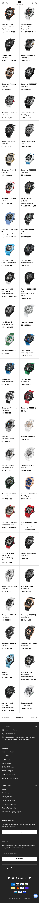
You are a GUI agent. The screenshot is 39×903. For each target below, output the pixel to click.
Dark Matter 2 (7, 379)
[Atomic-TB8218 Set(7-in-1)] (10, 278)
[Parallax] (10, 661)
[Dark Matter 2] (10, 368)
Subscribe (19, 858)
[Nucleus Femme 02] (10, 339)
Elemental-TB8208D (9, 170)
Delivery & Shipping (9, 800)
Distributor (5, 793)
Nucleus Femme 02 (9, 351)
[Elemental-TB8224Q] (29, 604)
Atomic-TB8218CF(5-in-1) (29, 290)
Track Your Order (8, 752)
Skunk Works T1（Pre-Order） (27, 704)
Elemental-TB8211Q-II (29, 494)
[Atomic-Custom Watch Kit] (10, 542)
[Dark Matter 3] (29, 339)
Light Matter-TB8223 (29, 465)
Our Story (5, 756)
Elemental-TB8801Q (28, 408)
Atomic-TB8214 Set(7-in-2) (7, 704)
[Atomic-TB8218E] (29, 575)
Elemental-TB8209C (9, 199)
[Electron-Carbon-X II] (10, 632)
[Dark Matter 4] (10, 311)
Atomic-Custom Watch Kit (8, 554)
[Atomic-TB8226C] (10, 454)
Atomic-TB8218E (27, 586)
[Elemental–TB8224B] (10, 604)
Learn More (19, 832)
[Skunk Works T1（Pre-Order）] (29, 692)
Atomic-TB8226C (8, 465)
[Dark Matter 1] (29, 249)
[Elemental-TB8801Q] (29, 397)
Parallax (4, 672)
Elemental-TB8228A (28, 553)
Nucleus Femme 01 (28, 322)
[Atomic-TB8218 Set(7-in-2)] (29, 661)
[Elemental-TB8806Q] (10, 397)
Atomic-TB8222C (8, 437)
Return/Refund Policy (9, 808)
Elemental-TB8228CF (9, 586)
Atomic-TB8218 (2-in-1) (29, 523)
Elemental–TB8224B (9, 615)
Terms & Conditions (9, 804)
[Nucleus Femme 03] (29, 425)
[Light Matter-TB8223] (29, 454)
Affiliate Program (8, 771)
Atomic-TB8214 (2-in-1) (10, 231)
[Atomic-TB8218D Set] (10, 511)
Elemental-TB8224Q (28, 615)
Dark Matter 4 (7, 322)
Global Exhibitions (8, 767)
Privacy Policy (7, 797)
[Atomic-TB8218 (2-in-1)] (29, 511)
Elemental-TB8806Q (9, 408)
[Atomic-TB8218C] (10, 249)
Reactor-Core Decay (29, 644)
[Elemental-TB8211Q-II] (29, 483)
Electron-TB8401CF (9, 494)
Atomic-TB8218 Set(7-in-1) (7, 290)
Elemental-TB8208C (28, 170)
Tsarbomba (16, 898)
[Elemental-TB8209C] (10, 187)
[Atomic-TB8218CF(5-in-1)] (29, 278)
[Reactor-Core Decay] (29, 632)
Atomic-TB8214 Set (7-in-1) (28, 200)
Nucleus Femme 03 (28, 437)
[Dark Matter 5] (29, 368)
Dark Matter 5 (26, 379)
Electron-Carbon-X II (9, 644)
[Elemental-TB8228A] (29, 542)
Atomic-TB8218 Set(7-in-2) (26, 673)
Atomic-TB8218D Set (9, 522)
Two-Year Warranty (8, 774)
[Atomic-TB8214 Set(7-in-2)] (10, 692)
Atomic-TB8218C (8, 260)
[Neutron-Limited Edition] (29, 218)
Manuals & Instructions (10, 778)
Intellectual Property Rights (11, 812)
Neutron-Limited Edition (27, 231)
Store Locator (6, 763)
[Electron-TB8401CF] (10, 483)
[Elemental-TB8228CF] (10, 575)
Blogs (4, 789)
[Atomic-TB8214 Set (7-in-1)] (29, 187)
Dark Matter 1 (26, 260)
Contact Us (6, 759)
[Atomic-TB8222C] (10, 425)
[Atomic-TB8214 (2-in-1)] (10, 218)
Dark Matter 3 (26, 351)
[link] (8, 717)
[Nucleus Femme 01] (29, 311)
